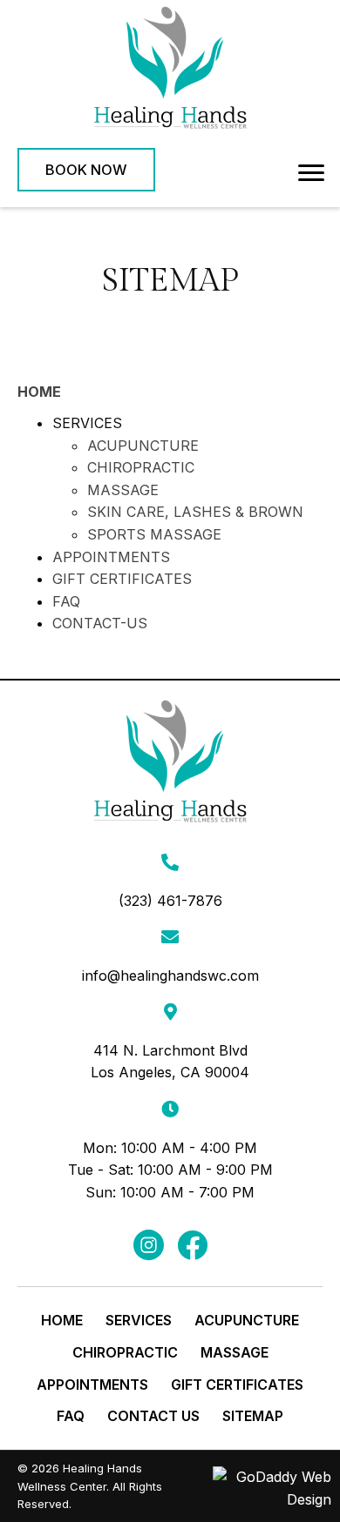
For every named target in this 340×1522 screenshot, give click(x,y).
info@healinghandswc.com (170, 975)
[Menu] (311, 173)
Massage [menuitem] (235, 1352)
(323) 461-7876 (170, 900)
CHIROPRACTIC (140, 467)
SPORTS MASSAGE (154, 534)
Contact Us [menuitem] (153, 1416)
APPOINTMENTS (111, 557)
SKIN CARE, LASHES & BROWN (195, 511)
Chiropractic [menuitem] (125, 1352)
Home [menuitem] (62, 1320)
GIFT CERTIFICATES (122, 578)
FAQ (66, 601)
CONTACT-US (99, 623)
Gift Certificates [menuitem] (237, 1384)
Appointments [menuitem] (92, 1384)
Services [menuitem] (138, 1320)
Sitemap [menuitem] (252, 1416)
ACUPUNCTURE (143, 445)
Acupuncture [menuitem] (246, 1320)
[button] (86, 169)
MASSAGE (123, 490)
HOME (39, 391)
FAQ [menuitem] (71, 1416)
